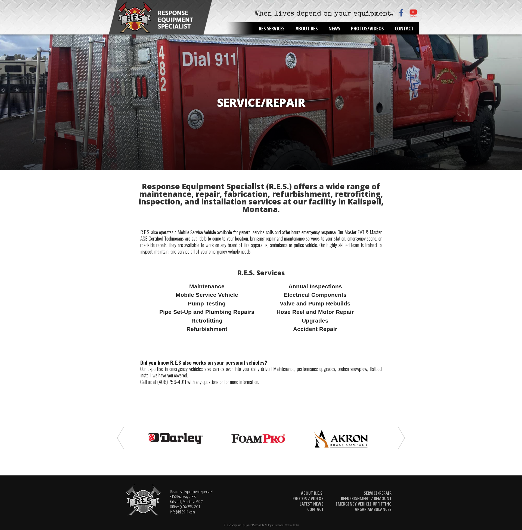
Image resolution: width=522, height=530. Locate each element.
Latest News (312, 504)
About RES (307, 28)
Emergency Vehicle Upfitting (363, 504)
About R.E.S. (312, 493)
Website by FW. (292, 525)
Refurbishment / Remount (366, 498)
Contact (404, 28)
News (334, 28)
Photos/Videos (367, 28)
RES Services (272, 28)
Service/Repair (377, 493)
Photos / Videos (308, 498)
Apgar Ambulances (373, 509)
